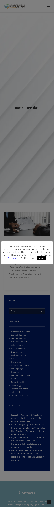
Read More (13, 258)
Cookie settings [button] (27, 258)
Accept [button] (41, 258)
